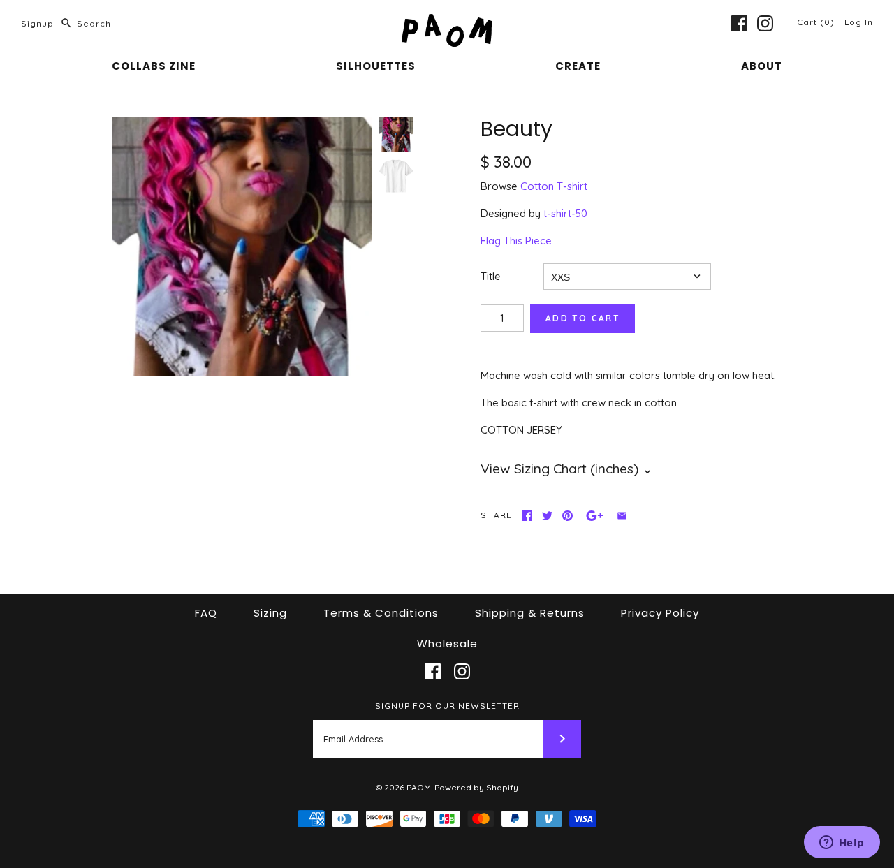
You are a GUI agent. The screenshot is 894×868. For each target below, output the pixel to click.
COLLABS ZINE (154, 66)
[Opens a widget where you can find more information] (841, 843)
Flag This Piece (516, 240)
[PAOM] (447, 22)
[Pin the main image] (567, 515)
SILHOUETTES (376, 66)
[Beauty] (242, 246)
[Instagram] (765, 23)
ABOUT (761, 66)
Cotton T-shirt (553, 186)
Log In (858, 22)
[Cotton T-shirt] (396, 176)
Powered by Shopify (476, 787)
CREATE (578, 66)
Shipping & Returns (530, 612)
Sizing (270, 612)
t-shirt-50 (565, 213)
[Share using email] (622, 515)
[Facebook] (739, 23)
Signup (37, 23)
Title (491, 276)
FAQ (206, 612)
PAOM (418, 787)
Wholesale (447, 643)
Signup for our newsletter (447, 705)
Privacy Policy (660, 612)
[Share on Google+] (594, 515)
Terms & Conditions (381, 612)
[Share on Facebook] (527, 515)
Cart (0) (817, 22)
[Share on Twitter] (547, 515)
